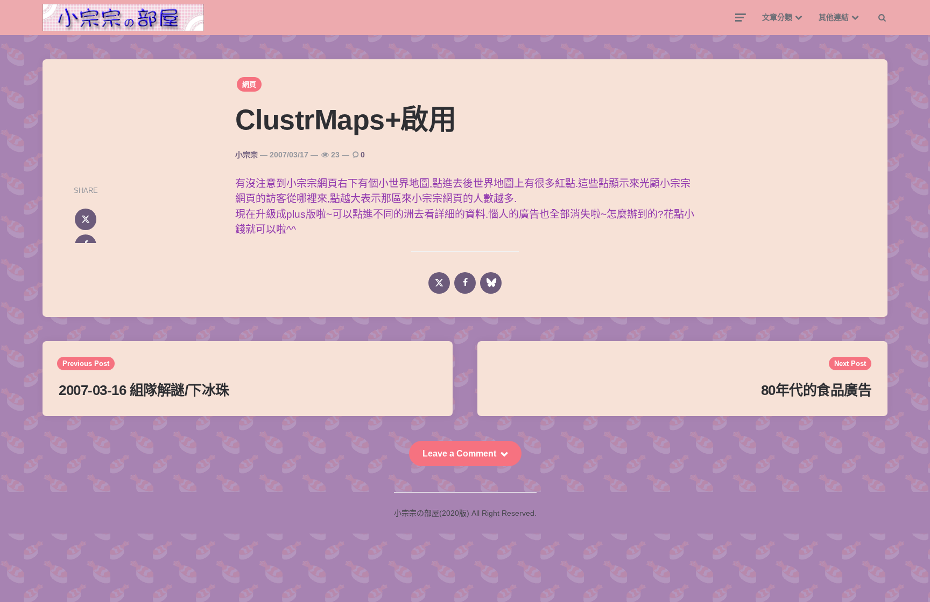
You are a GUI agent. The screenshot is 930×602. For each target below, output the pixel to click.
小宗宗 (246, 154)
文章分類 (777, 17)
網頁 (249, 84)
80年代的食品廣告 (816, 390)
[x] (85, 219)
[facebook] (465, 283)
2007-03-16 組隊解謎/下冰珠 (144, 390)
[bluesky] (491, 283)
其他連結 (834, 17)
